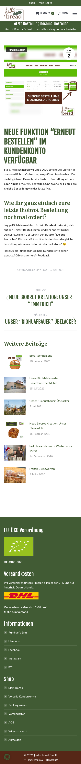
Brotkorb (46, 13)
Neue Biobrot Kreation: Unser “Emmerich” (47, 426)
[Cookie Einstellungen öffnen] (7, 759)
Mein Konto (15, 687)
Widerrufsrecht (18, 731)
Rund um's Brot (16, 50)
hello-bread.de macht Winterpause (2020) (50, 448)
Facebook (14, 649)
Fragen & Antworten (42, 468)
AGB (11, 722)
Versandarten (16, 713)
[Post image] (15, 362)
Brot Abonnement (40, 355)
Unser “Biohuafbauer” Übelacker (49, 400)
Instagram (14, 658)
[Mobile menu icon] (74, 13)
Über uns (14, 641)
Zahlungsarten (17, 705)
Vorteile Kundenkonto (22, 696)
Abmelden (14, 739)
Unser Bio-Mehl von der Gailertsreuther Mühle (43, 380)
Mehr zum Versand (16, 611)
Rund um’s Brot (17, 632)
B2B (11, 667)
